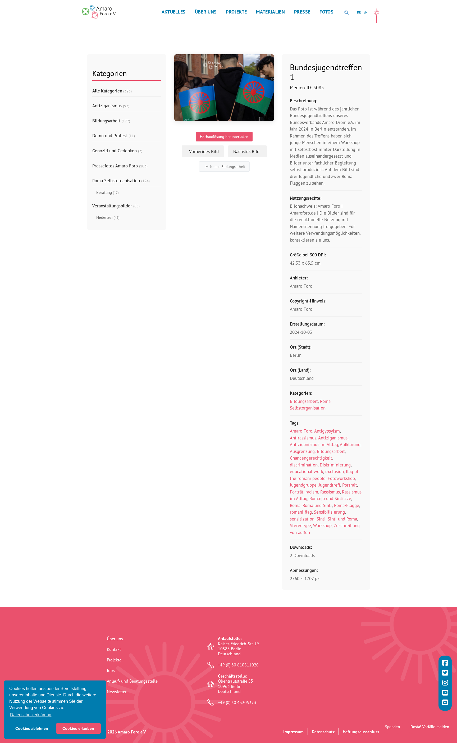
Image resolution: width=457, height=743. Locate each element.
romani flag (301, 512)
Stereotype (300, 525)
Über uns (206, 12)
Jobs (111, 670)
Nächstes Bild (246, 151)
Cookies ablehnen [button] (31, 728)
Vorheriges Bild (204, 151)
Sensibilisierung (329, 512)
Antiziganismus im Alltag (314, 444)
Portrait (349, 485)
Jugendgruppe (303, 485)
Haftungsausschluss (361, 731)
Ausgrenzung (302, 451)
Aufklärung (350, 444)
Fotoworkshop (341, 478)
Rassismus (330, 492)
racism (311, 492)
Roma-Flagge (346, 505)
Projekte (236, 12)
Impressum (293, 731)
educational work (306, 471)
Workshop (322, 525)
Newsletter (116, 691)
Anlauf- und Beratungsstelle (132, 681)
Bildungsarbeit (304, 401)
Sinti (321, 519)
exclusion (334, 471)
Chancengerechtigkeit (311, 458)
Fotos (326, 12)
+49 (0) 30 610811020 (238, 665)
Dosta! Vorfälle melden (429, 726)
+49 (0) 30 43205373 (237, 702)
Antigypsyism (327, 431)
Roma (295, 505)
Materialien (270, 12)
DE (359, 12)
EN (365, 12)
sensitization (302, 519)
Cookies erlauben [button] (78, 728)
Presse (302, 12)
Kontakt (114, 649)
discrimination (304, 465)
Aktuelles (174, 12)
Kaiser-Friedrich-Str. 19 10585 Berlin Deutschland (238, 646)
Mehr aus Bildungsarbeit (225, 166)
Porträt (296, 492)
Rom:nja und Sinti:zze (330, 498)
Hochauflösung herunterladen (224, 136)
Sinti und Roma (342, 519)
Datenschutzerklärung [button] (30, 715)
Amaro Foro (301, 431)
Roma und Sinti (317, 505)
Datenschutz (323, 731)
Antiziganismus (333, 438)
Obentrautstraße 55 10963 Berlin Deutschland (235, 684)
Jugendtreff (329, 485)
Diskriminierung (335, 465)
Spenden (392, 726)
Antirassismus (303, 438)
